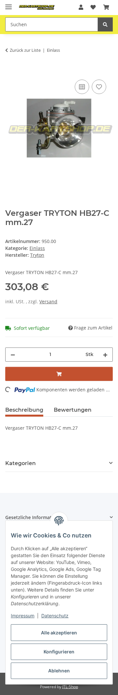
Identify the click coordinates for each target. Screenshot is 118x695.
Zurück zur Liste (25, 50)
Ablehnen (59, 670)
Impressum (22, 615)
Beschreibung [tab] (24, 410)
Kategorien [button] (20, 463)
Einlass (37, 248)
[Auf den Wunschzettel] (99, 87)
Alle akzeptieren (59, 632)
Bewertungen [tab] (72, 410)
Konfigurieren (59, 651)
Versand (48, 301)
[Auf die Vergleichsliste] (82, 87)
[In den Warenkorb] (10, 70)
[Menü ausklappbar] (8, 4)
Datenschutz (55, 615)
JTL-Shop (70, 686)
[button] (81, 7)
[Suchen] (105, 24)
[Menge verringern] (13, 354)
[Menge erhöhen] (105, 354)
